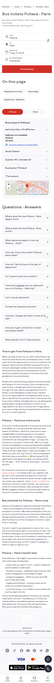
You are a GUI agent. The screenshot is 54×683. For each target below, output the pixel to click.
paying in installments (40, 481)
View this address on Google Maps (23, 145)
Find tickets (27, 69)
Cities (17, 7)
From (11, 35)
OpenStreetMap (33, 194)
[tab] (12, 112)
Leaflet (22, 194)
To (10, 43)
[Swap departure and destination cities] (48, 40)
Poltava (27, 7)
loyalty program (9, 473)
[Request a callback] (48, 668)
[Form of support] (48, 659)
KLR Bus (5, 7)
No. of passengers (15, 58)
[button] (47, 130)
